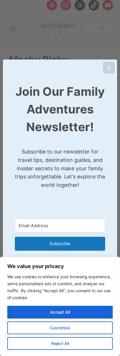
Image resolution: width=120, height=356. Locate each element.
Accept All (60, 312)
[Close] (109, 67)
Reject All (60, 343)
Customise (60, 327)
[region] (60, 306)
